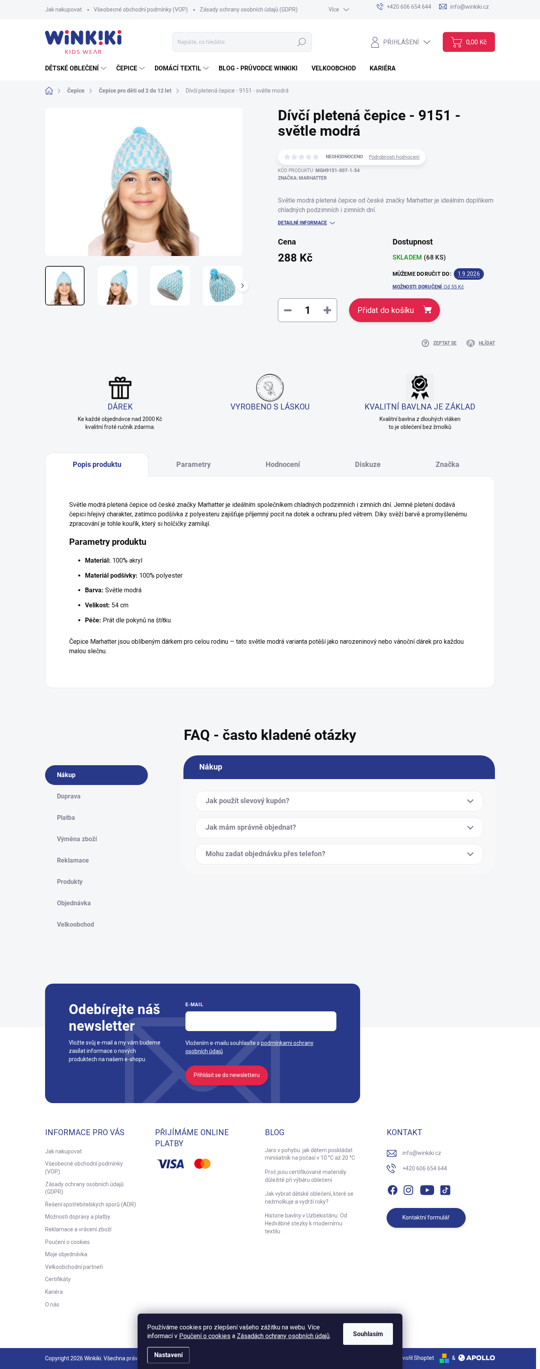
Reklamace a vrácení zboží (78, 1229)
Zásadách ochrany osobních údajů (283, 1336)
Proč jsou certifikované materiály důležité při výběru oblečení (305, 1176)
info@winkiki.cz (421, 1153)
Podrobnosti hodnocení (394, 157)
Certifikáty (58, 1279)
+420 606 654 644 (424, 1168)
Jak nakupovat (63, 9)
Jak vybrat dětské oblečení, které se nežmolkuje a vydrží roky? (309, 1198)
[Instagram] (408, 1189)
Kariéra (54, 1292)
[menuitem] (76, 68)
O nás (52, 1304)
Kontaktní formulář (425, 1217)
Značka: (302, 178)
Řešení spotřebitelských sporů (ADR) (90, 1204)
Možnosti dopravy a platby (77, 1217)
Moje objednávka (66, 1254)
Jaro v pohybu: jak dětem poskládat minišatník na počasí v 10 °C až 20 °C (310, 1154)
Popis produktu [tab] (97, 464)
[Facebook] (392, 1189)
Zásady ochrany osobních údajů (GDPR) (249, 9)
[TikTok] (445, 1189)
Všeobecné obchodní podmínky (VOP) (141, 9)
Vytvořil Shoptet (414, 1358)
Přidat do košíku (385, 310)
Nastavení (168, 1355)
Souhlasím (368, 1334)
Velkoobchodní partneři (74, 1267)
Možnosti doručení (428, 287)
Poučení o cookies (204, 1336)
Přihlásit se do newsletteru (227, 1075)
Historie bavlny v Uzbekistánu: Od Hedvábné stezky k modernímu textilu (306, 1223)
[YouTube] (427, 1189)
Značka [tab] (447, 464)
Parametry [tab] (193, 464)
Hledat (301, 42)
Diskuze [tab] (368, 464)
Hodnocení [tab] (283, 464)
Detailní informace (302, 223)
